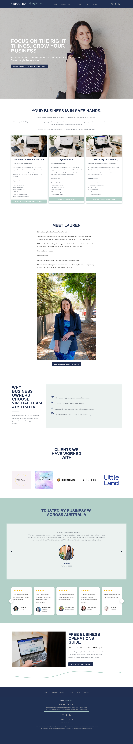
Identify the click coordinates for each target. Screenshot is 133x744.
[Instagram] (112, 4)
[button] (12, 551)
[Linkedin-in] (119, 4)
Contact (95, 4)
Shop (87, 4)
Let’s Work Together (67, 4)
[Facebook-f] (115, 4)
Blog (80, 4)
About (55, 4)
